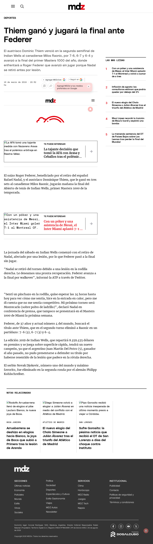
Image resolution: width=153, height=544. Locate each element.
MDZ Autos (52, 507)
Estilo (17, 503)
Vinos (17, 508)
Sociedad (51, 485)
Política (49, 481)
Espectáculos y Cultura (57, 494)
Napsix (81, 508)
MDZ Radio (83, 494)
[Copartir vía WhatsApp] (44, 85)
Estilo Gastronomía (55, 498)
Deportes (10, 18)
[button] (13, 6)
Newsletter (51, 511)
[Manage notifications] (146, 530)
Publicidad (115, 485)
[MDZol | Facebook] (113, 526)
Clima (81, 485)
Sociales (18, 512)
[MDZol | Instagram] (120, 526)
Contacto (114, 490)
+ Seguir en (74, 80)
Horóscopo (83, 490)
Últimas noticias (22, 485)
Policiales (19, 494)
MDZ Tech (83, 503)
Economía (19, 490)
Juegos (82, 499)
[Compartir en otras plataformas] (51, 85)
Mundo (18, 499)
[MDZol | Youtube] (128, 526)
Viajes (49, 503)
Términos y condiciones (122, 502)
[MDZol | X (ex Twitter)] (136, 526)
